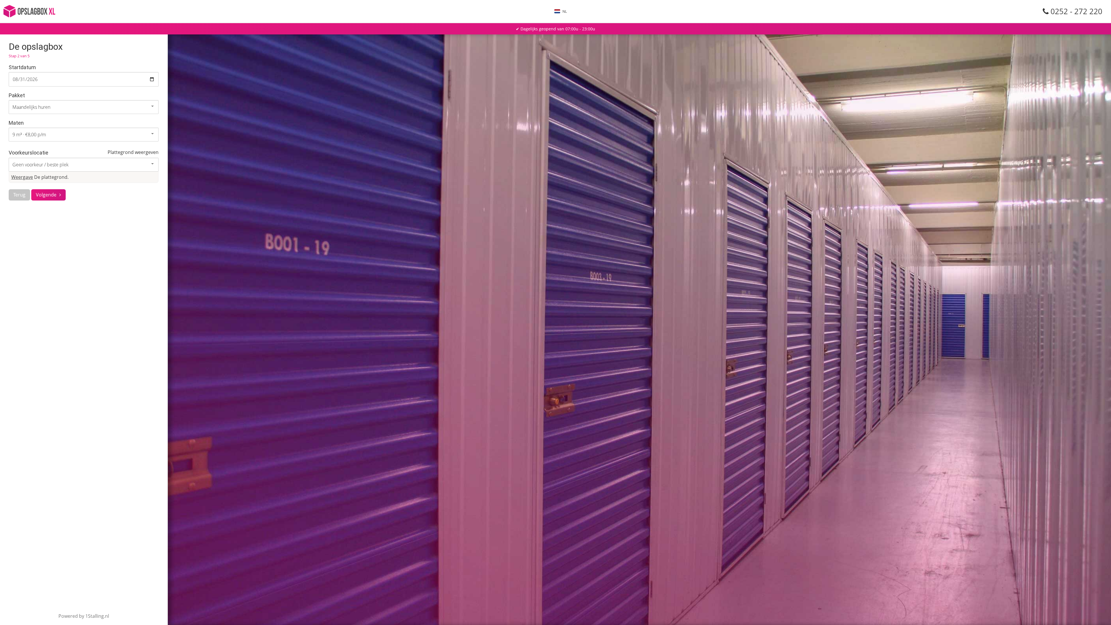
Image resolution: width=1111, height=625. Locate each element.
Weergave (22, 177)
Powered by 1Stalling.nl (83, 616)
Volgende (46, 195)
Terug (19, 195)
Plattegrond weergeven (133, 152)
